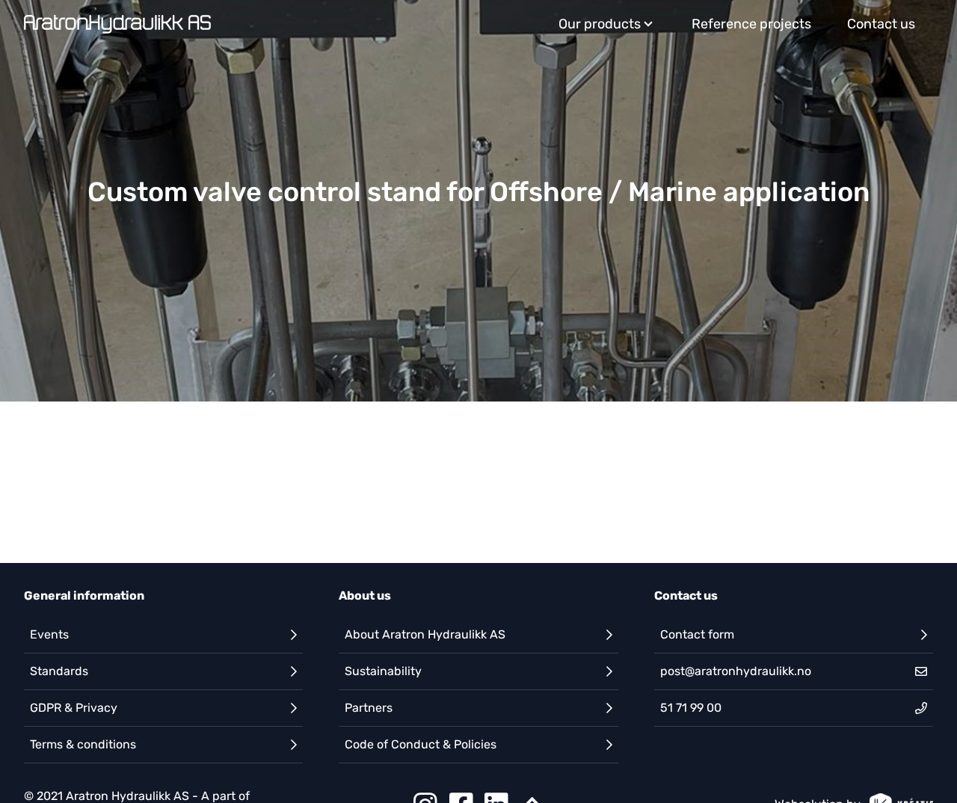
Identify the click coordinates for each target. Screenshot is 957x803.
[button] (163, 635)
